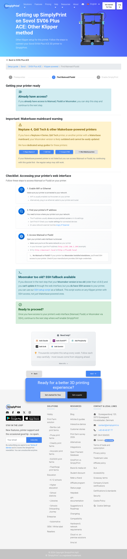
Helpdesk (74, 493)
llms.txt (73, 542)
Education (51, 475)
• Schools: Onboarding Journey (54, 509)
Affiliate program (77, 483)
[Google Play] (14, 418)
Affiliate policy (100, 463)
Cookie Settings (103, 506)
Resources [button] (65, 4)
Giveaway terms (101, 478)
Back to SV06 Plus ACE (18, 60)
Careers (104, 440)
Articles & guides (77, 419)
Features (38, 4)
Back (35, 374)
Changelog (75, 514)
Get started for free (53, 395)
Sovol (23, 66)
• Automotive (54, 521)
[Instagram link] (29, 412)
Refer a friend (76, 478)
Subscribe (34, 440)
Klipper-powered (51, 66)
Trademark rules (101, 458)
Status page (75, 488)
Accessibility (99, 473)
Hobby (50, 414)
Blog (72, 414)
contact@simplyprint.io (108, 425)
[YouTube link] (18, 412)
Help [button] (56, 4)
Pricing (48, 4)
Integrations (75, 447)
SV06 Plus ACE (34, 66)
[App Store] (32, 418)
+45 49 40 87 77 (105, 430)
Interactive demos (78, 424)
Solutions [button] (27, 4)
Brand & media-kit (78, 468)
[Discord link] (7, 412)
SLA (95, 468)
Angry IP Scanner (62, 225)
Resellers (51, 531)
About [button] (75, 4)
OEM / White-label (55, 526)
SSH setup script (42, 290)
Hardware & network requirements (76, 526)
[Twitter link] (24, 412)
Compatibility (76, 519)
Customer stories (77, 429)
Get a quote (77, 395)
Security (97, 496)
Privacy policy (100, 453)
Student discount (77, 473)
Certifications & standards (105, 491)
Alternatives (75, 442)
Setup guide (13, 66)
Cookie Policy (99, 501)
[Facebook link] (13, 412)
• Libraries (53, 501)
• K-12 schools (55, 480)
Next (92, 374)
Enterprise (51, 517)
